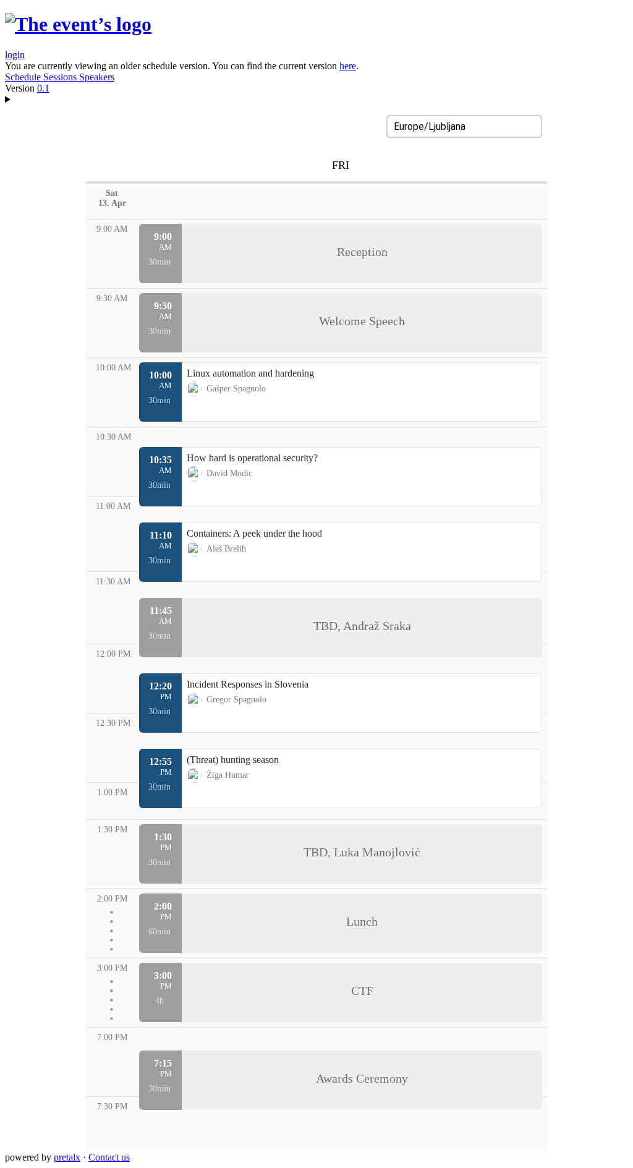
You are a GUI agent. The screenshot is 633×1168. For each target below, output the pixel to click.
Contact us (109, 1157)
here (347, 66)
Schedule (24, 77)
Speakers (96, 77)
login (15, 54)
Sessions (61, 77)
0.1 (43, 88)
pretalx (67, 1157)
